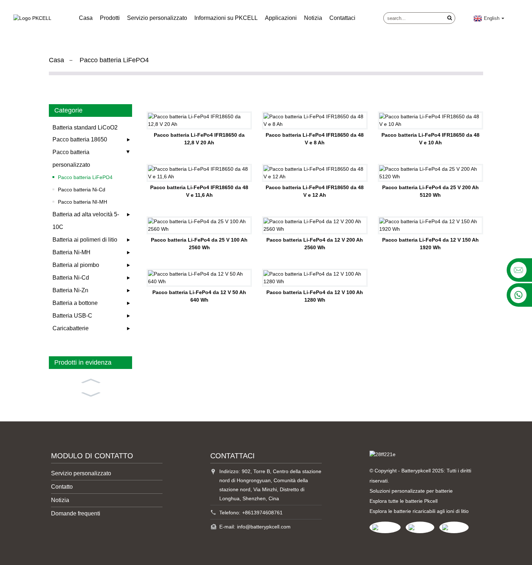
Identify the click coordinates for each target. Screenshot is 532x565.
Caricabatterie (70, 328)
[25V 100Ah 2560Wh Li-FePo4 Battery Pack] (199, 225)
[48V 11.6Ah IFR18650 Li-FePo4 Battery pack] (199, 172)
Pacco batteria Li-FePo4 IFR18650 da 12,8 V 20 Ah (199, 138)
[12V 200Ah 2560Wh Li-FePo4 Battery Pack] (314, 225)
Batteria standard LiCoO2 (85, 127)
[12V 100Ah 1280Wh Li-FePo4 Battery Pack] (314, 277)
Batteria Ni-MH (71, 252)
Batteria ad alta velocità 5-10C (85, 220)
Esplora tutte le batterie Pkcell (404, 501)
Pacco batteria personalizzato (71, 158)
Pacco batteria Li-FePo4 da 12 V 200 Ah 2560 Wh (314, 243)
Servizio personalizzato (157, 18)
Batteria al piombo (75, 265)
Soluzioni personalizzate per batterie (411, 491)
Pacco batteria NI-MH (82, 202)
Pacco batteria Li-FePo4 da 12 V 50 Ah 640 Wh (199, 296)
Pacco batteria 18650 (79, 139)
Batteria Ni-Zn (70, 290)
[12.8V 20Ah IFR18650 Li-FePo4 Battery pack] (199, 120)
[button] (90, 380)
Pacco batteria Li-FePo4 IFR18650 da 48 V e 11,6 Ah (199, 191)
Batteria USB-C (72, 316)
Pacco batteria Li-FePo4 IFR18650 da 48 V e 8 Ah (315, 138)
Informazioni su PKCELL (226, 18)
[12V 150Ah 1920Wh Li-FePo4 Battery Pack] (430, 225)
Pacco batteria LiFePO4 (114, 60)
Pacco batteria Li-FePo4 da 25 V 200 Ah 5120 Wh (430, 191)
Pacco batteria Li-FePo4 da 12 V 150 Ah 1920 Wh (430, 243)
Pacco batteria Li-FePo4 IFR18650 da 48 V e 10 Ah (430, 138)
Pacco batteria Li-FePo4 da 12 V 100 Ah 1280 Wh (314, 296)
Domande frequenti (75, 513)
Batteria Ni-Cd (70, 278)
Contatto (62, 487)
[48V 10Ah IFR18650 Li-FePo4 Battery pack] (430, 120)
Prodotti (110, 18)
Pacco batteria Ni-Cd (81, 189)
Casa (86, 18)
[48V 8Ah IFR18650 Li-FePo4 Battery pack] (314, 120)
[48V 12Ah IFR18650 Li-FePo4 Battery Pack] (314, 172)
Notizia (313, 18)
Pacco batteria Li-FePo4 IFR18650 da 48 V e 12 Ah (315, 191)
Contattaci (342, 18)
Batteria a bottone (75, 303)
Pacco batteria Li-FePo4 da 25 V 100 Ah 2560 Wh (199, 243)
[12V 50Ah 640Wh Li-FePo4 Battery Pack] (199, 277)
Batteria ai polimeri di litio (84, 240)
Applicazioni (281, 18)
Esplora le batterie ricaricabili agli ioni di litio (419, 511)
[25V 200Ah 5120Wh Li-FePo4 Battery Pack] (430, 172)
